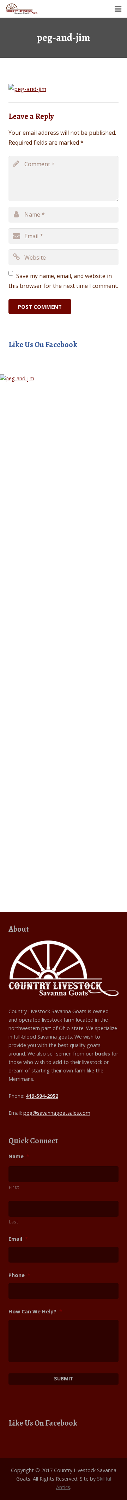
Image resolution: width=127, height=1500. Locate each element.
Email (18, 1239)
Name (18, 1156)
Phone (19, 1275)
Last (13, 1221)
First (14, 1187)
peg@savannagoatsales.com (56, 1112)
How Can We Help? (35, 1311)
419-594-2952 (42, 1096)
